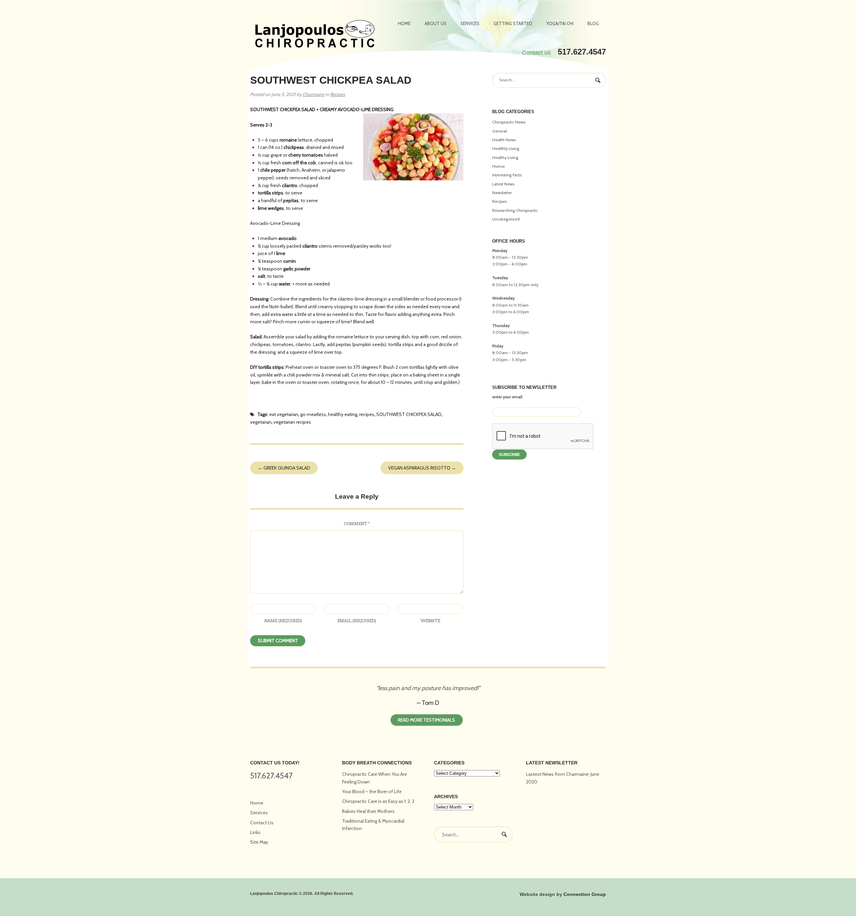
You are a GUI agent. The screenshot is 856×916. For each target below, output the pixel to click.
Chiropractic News (508, 121)
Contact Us (262, 823)
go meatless (313, 414)
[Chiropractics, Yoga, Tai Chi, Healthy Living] (315, 35)
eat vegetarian (283, 414)
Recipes (337, 94)
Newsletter (502, 192)
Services (469, 23)
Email (356, 620)
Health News (504, 139)
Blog (593, 23)
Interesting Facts (507, 174)
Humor (498, 166)
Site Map (259, 842)
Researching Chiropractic (515, 210)
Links (255, 832)
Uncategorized (506, 219)
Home (404, 23)
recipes (366, 414)
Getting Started (513, 23)
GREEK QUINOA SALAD (284, 468)
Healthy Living (505, 157)
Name (283, 620)
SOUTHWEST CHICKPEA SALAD (408, 414)
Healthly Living (505, 148)
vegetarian (261, 422)
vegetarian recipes (292, 422)
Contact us (536, 52)
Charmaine (313, 94)
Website (430, 620)
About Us (435, 23)
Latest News (503, 183)
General (499, 131)
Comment (357, 523)
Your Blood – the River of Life (372, 791)
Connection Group (584, 894)
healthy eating (342, 414)
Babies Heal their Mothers (368, 811)
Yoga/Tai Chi (559, 23)
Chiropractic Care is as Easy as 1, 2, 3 (378, 801)
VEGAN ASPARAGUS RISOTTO (422, 468)
